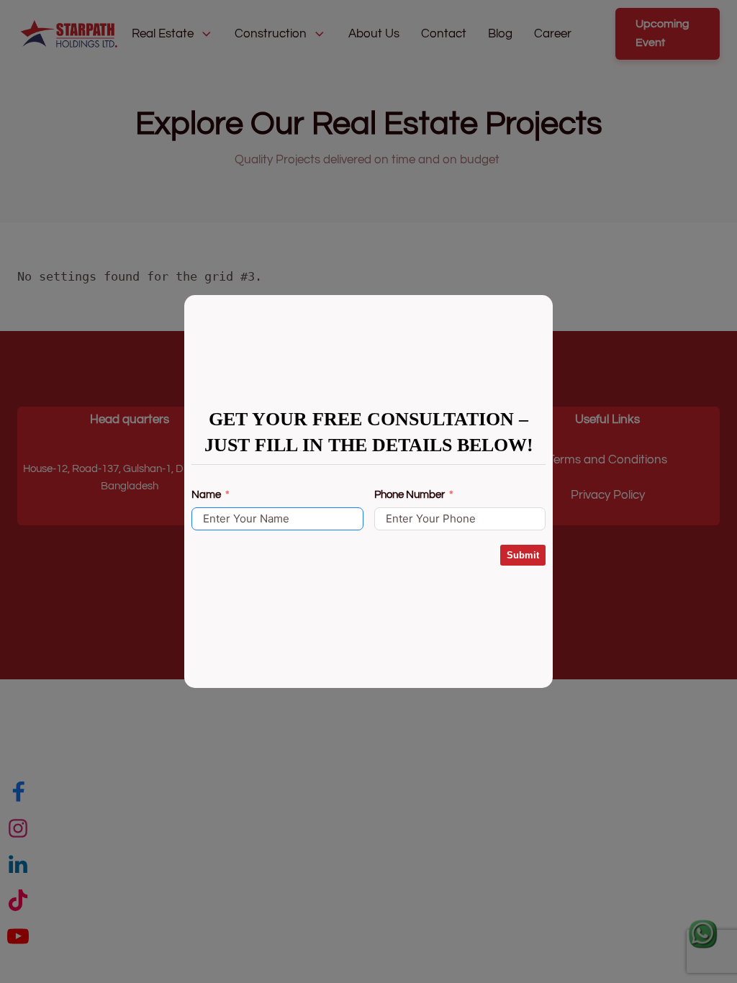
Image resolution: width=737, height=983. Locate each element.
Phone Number (409, 494)
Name (206, 494)
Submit (523, 555)
